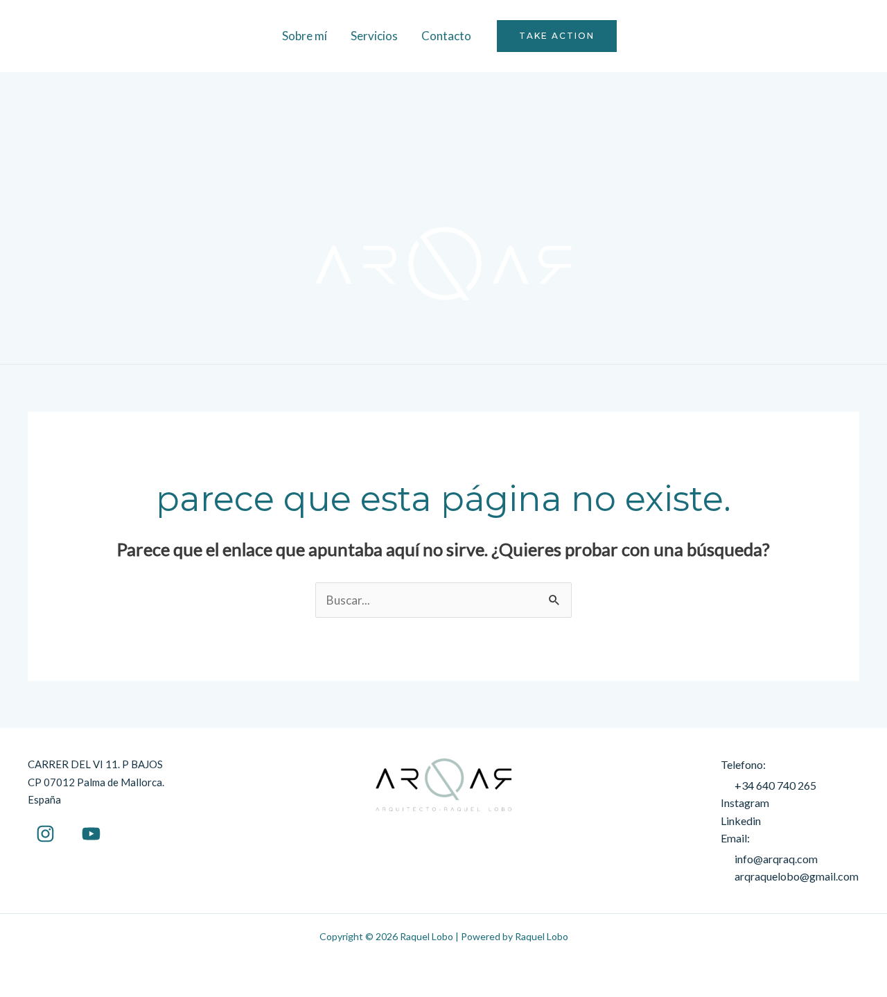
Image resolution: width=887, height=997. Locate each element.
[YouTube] (91, 833)
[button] (557, 36)
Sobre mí (304, 35)
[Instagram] (45, 833)
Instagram (745, 802)
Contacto (446, 35)
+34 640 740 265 (775, 785)
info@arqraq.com (776, 858)
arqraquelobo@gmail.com (797, 876)
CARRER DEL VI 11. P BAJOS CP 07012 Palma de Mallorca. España (96, 782)
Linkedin (741, 820)
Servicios (374, 35)
